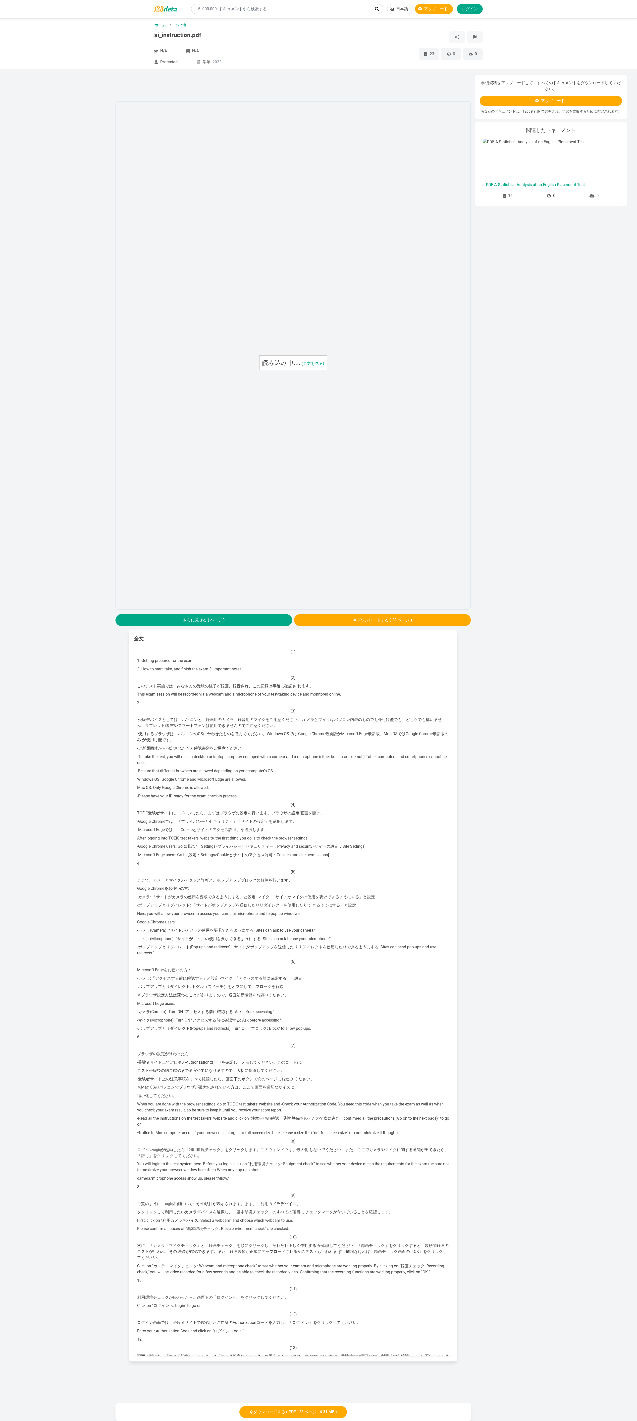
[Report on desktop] (475, 37)
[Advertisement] (61, 149)
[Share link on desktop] (457, 37)
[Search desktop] (377, 9)
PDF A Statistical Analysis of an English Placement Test (535, 184)
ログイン (470, 8)
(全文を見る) (313, 363)
